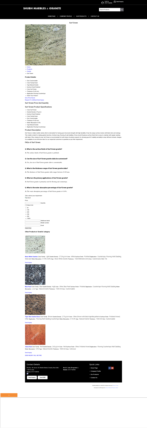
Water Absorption (32, 122)
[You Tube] (112, 369)
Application (30, 127)
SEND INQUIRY (29, 355)
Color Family (30, 116)
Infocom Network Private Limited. (111, 387)
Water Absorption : (41, 259)
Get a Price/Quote (30, 98)
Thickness (30, 120)
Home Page (51, 16)
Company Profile (66, 16)
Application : (101, 286)
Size (28, 118)
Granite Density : (58, 256)
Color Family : (43, 256)
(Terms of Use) (115, 385)
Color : (71, 256)
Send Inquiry (40, 100)
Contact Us (95, 16)
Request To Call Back (31, 100)
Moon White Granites (31, 256)
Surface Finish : (82, 256)
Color (28, 110)
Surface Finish (31, 114)
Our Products (81, 16)
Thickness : (78, 259)
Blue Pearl (28, 286)
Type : (59, 259)
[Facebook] (109, 369)
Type (28, 125)
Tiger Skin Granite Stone (32, 316)
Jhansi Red (28, 346)
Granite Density (31, 112)
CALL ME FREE (37, 355)
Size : (98, 259)
